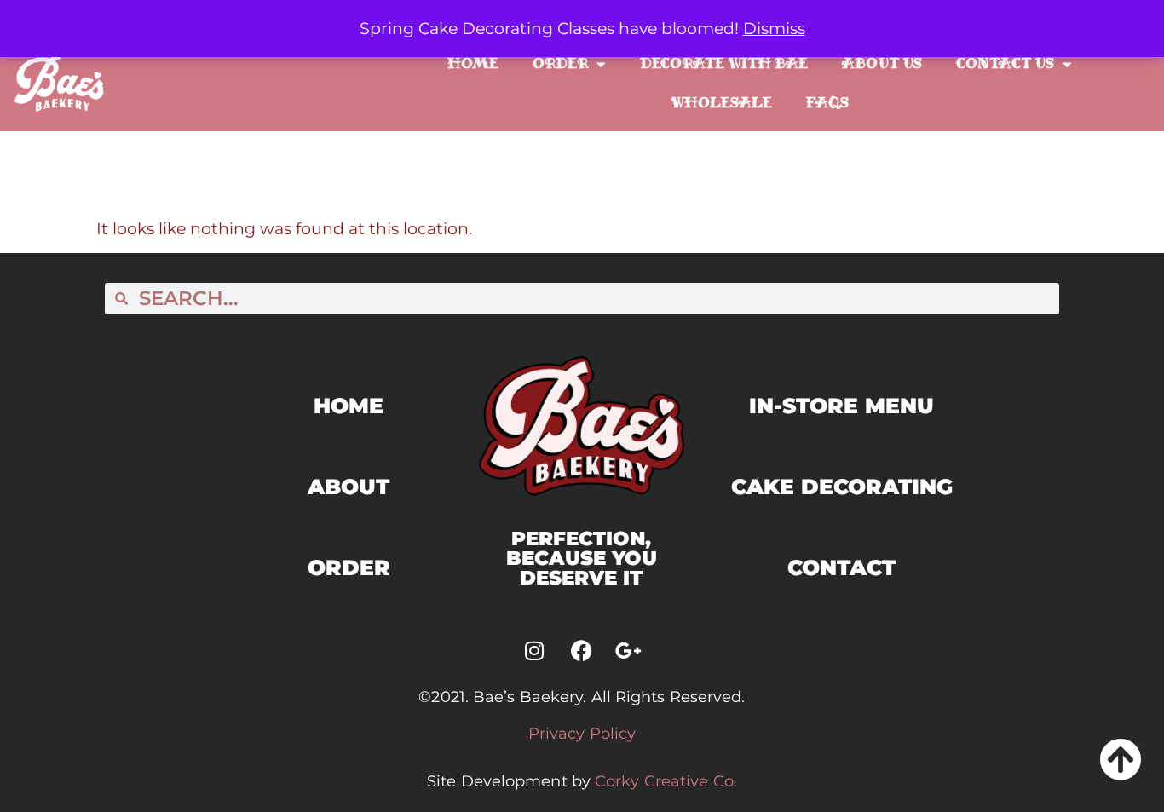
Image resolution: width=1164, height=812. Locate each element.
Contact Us (1005, 63)
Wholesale (721, 103)
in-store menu (841, 405)
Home (472, 63)
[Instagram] (534, 650)
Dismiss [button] (774, 28)
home (348, 405)
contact (841, 567)
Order (560, 63)
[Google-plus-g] (628, 650)
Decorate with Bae (724, 63)
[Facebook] (581, 650)
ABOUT (348, 486)
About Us (882, 63)
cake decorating (842, 486)
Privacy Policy (582, 733)
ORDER (349, 567)
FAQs (827, 103)
